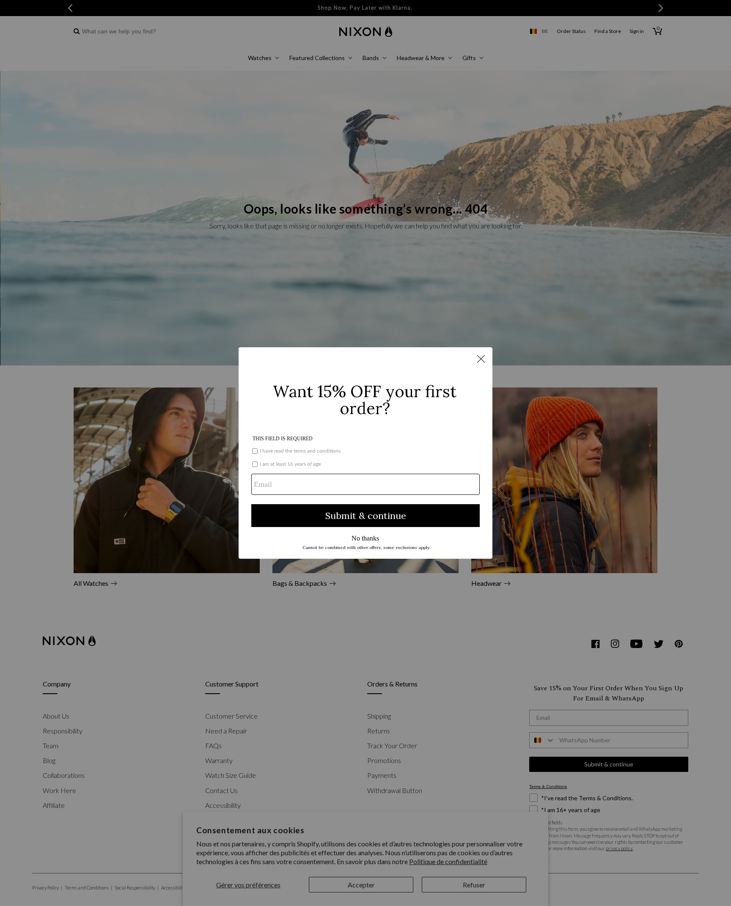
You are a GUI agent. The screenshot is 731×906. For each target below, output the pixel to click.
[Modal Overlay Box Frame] (365, 453)
